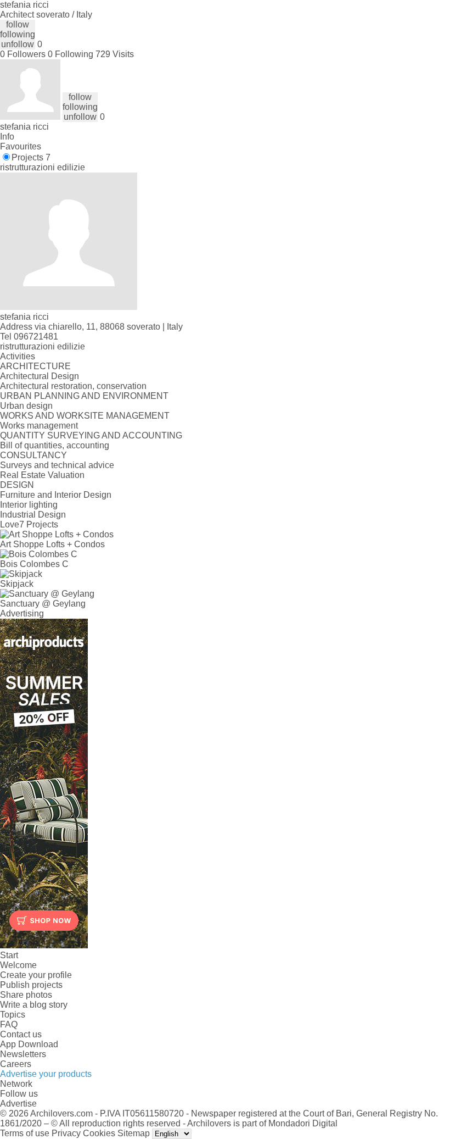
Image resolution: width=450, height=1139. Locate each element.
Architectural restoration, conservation (73, 386)
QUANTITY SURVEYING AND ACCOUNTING (91, 435)
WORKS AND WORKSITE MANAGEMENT (85, 415)
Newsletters (23, 1054)
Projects (31, 157)
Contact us (21, 1034)
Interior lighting (29, 504)
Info (7, 136)
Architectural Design (39, 376)
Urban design (26, 405)
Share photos (26, 994)
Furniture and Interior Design (55, 494)
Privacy (66, 1133)
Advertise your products (46, 1074)
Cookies (99, 1133)
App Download (29, 1044)
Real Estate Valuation (42, 475)
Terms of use (24, 1133)
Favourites (20, 146)
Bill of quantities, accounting (54, 445)
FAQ (9, 1024)
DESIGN (17, 485)
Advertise (18, 1103)
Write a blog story (34, 1004)
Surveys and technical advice (57, 465)
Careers (15, 1064)
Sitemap (133, 1133)
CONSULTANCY (33, 455)
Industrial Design (33, 514)
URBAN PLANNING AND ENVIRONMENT (84, 396)
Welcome (18, 965)
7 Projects (38, 524)
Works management (39, 425)
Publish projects (31, 985)
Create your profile (36, 975)
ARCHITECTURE (35, 366)
